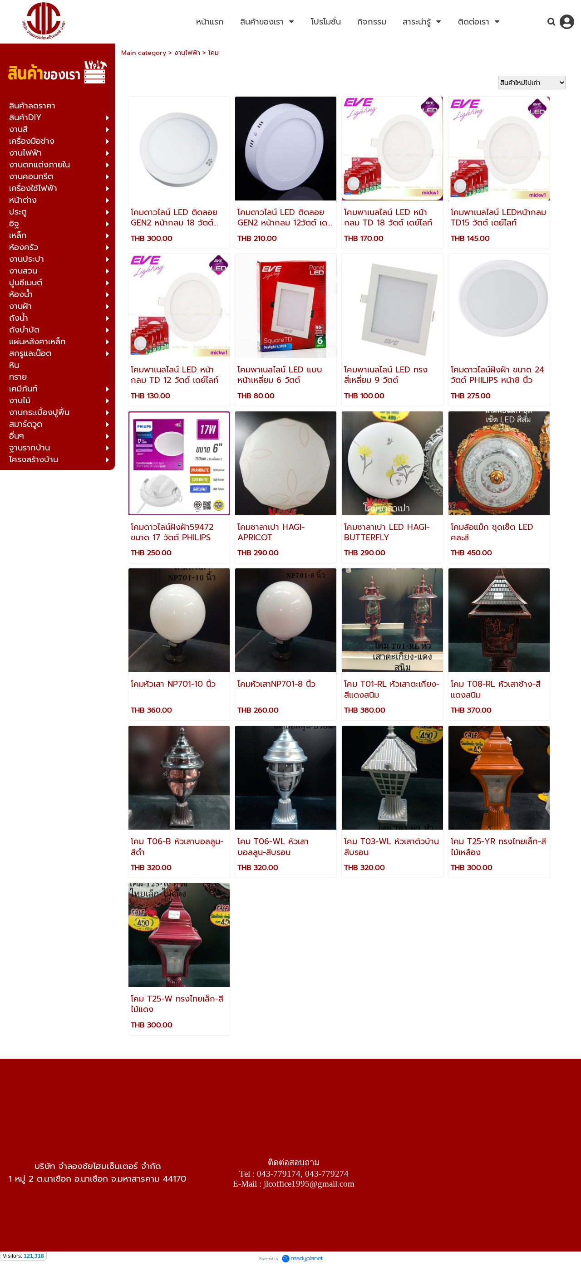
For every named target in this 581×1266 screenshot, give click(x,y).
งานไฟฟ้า (187, 53)
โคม (213, 53)
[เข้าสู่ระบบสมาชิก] (567, 22)
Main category (143, 53)
